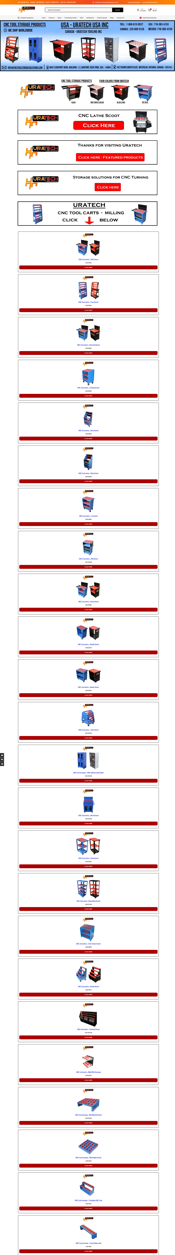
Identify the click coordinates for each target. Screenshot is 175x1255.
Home (44, 18)
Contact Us (120, 18)
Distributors (90, 18)
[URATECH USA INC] (27, 12)
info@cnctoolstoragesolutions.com (106, 2)
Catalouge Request (134, 2)
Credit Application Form (149, 2)
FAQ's (81, 18)
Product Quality (102, 18)
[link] (169, 1240)
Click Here (88, 267)
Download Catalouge (149, 17)
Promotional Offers (71, 18)
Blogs (112, 18)
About (60, 18)
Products (52, 18)
